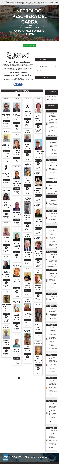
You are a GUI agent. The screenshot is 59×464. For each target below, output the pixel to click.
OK (41, 3)
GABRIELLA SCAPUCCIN (52, 355)
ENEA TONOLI (53, 226)
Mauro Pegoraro (52, 211)
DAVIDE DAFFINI (52, 378)
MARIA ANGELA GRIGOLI (53, 306)
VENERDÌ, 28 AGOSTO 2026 (51, 100)
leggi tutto (6, 121)
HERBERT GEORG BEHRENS (52, 428)
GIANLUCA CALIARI (53, 111)
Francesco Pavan (53, 270)
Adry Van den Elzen (53, 138)
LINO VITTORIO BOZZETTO (53, 401)
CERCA (45, 77)
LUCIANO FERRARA (52, 325)
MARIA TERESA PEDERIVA (53, 160)
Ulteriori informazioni (34, 3)
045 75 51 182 (30, 45)
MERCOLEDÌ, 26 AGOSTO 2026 (51, 97)
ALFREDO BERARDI (52, 294)
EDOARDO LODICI (53, 182)
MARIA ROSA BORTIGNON (52, 252)
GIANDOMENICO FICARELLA (53, 196)
